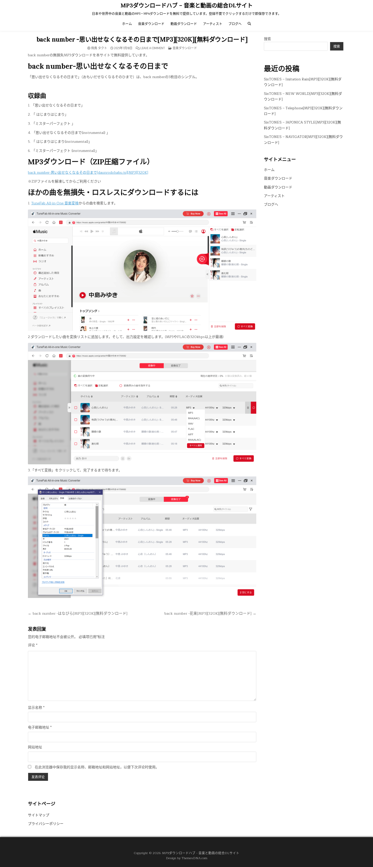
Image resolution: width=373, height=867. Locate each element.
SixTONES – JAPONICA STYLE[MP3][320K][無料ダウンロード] (302, 125)
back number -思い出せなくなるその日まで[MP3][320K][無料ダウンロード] (142, 39)
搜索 (267, 39)
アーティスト (212, 24)
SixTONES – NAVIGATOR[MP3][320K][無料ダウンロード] (303, 139)
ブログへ (235, 24)
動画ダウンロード (184, 24)
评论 (32, 645)
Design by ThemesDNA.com (186, 858)
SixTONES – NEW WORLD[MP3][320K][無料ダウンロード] (303, 96)
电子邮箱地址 (40, 727)
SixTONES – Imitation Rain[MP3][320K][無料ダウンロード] (303, 82)
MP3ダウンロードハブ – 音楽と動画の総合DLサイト (187, 5)
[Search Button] (249, 23)
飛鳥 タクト (99, 48)
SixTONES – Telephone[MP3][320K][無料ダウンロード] (303, 111)
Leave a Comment (152, 48)
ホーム (127, 24)
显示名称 (36, 708)
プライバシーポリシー (45, 824)
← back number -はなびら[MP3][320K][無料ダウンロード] (77, 613)
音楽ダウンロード (151, 24)
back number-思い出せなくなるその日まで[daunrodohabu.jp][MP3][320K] (88, 172)
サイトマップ (38, 815)
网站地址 (35, 747)
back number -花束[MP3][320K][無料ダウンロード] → (210, 613)
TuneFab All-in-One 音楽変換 (55, 203)
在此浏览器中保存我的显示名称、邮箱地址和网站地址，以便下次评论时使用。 (97, 767)
